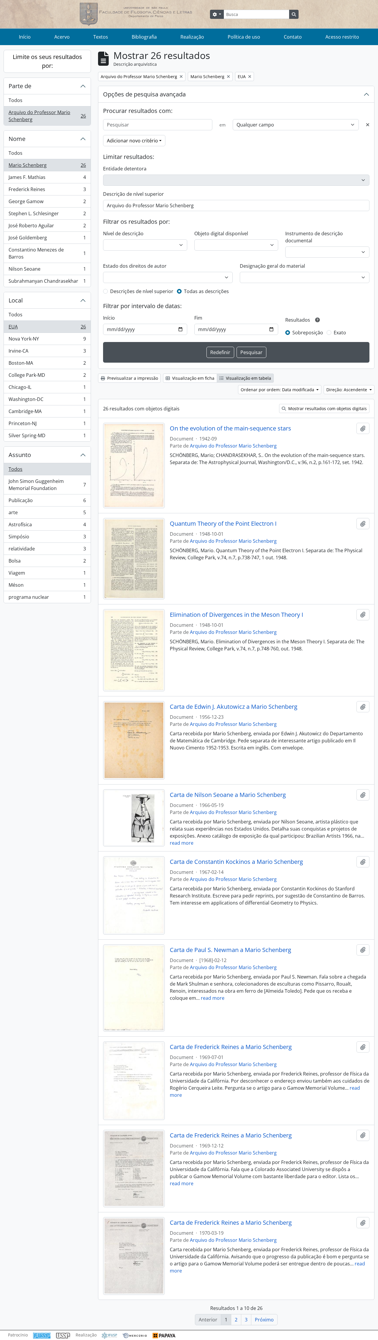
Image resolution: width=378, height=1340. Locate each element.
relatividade (47, 550)
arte (47, 514)
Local (16, 300)
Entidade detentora (124, 168)
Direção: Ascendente (347, 389)
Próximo (264, 1319)
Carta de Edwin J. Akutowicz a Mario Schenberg (233, 706)
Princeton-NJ (47, 425)
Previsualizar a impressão (132, 378)
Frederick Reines (47, 190)
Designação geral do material (272, 266)
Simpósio (47, 538)
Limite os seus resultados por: (47, 61)
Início (25, 37)
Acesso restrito (342, 37)
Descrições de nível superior (141, 291)
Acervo (62, 37)
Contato (293, 37)
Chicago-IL (47, 388)
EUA (47, 328)
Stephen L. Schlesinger (47, 215)
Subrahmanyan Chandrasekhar (47, 282)
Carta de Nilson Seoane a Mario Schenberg (228, 794)
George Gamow (47, 203)
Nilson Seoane (47, 270)
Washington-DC (47, 400)
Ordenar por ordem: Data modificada (278, 389)
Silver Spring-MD (47, 436)
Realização (192, 37)
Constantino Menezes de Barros (47, 253)
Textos (100, 37)
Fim (198, 318)
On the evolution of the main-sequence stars (230, 428)
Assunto (20, 455)
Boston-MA (47, 364)
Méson (47, 586)
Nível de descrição (123, 233)
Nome (17, 139)
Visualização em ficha (192, 378)
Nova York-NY (47, 340)
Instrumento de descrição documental (314, 237)
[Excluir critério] (367, 124)
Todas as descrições (206, 291)
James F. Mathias (47, 178)
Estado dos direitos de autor (135, 266)
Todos (15, 100)
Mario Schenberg (47, 166)
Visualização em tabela (248, 378)
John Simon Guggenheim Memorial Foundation (47, 484)
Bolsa (47, 562)
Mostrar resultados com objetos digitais (327, 408)
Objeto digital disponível (221, 233)
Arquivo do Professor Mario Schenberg (47, 116)
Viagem (47, 574)
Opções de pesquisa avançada (144, 94)
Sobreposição (307, 332)
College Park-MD (47, 376)
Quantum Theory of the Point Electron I (223, 523)
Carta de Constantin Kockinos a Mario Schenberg (236, 861)
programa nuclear (47, 598)
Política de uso (244, 37)
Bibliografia (144, 37)
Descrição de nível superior (133, 194)
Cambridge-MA (47, 412)
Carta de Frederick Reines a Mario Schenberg (231, 1046)
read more (181, 843)
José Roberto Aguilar (47, 227)
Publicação (47, 502)
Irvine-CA (47, 352)
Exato (340, 332)
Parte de (20, 86)
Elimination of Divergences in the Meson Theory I (236, 614)
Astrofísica (47, 526)
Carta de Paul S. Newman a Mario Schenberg (230, 949)
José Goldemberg (47, 239)
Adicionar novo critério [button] (132, 140)
